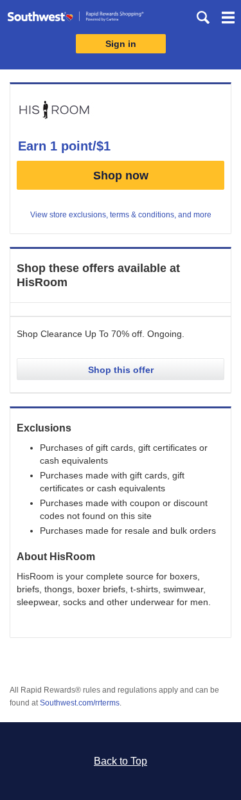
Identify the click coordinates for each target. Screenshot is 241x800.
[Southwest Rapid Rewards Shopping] (75, 19)
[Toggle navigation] (228, 19)
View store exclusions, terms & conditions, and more (120, 214)
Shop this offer (121, 370)
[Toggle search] (203, 17)
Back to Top (120, 761)
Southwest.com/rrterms (80, 702)
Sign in (120, 44)
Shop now (120, 175)
